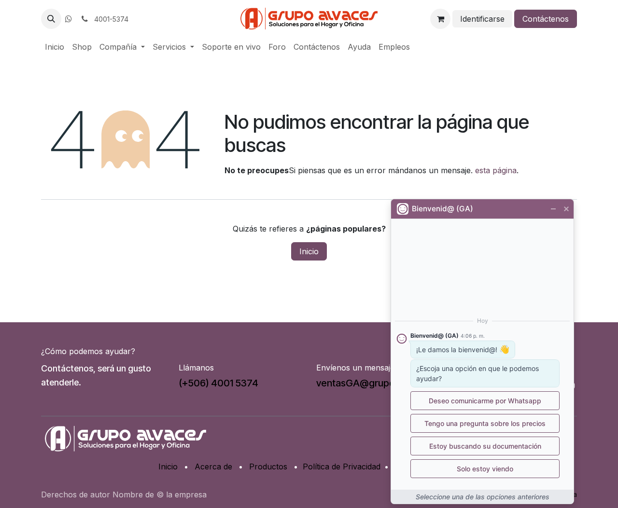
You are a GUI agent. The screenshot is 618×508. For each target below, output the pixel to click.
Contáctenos (545, 19)
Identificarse (482, 19)
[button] (51, 19)
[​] (68, 19)
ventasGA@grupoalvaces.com (382, 383)
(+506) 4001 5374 (218, 383)
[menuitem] (54, 46)
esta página (496, 170)
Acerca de (213, 466)
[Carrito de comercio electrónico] (440, 19)
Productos (268, 466)
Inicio (309, 251)
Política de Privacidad (341, 466)
